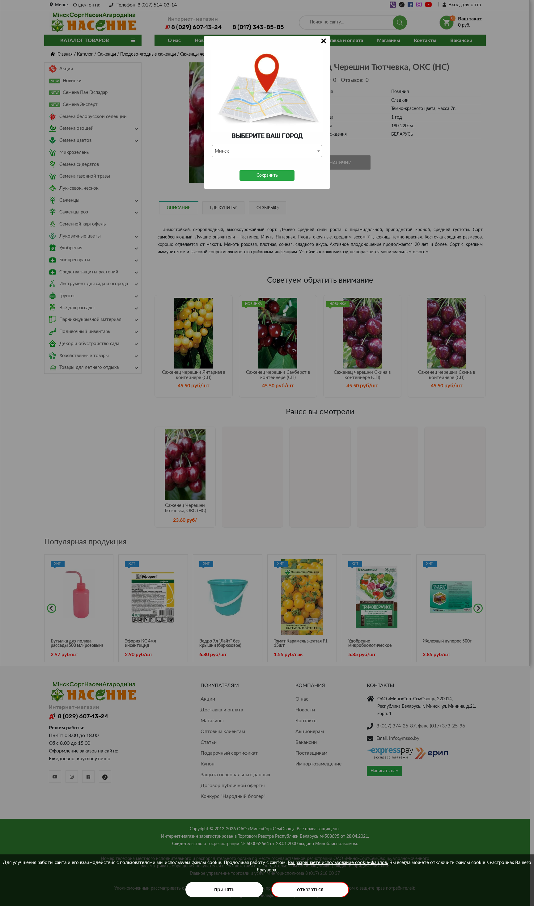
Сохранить (267, 175)
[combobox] (267, 151)
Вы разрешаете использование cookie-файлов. (338, 862)
